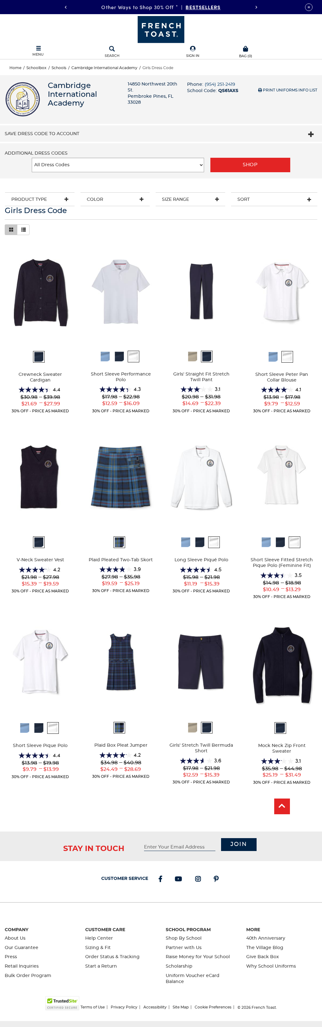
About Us (15, 938)
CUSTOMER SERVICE (124, 878)
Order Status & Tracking (112, 957)
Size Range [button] (175, 199)
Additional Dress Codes (36, 153)
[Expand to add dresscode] (311, 135)
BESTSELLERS (203, 6)
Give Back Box (262, 957)
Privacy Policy (124, 1007)
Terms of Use (92, 1007)
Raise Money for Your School (198, 957)
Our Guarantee (21, 948)
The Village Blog (264, 948)
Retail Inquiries (22, 966)
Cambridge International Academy (104, 68)
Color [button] (95, 199)
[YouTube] (180, 879)
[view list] (23, 229)
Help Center (99, 938)
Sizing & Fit (98, 948)
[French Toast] (160, 29)
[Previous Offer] (65, 7)
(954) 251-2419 (220, 84)
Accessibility (155, 1007)
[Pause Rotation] (309, 7)
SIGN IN (192, 56)
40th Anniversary (265, 938)
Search (112, 56)
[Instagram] (199, 879)
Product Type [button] (29, 199)
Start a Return (101, 966)
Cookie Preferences (213, 1007)
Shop (250, 164)
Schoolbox (36, 68)
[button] (192, 52)
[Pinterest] (217, 879)
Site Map (181, 1007)
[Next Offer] (256, 7)
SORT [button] (243, 199)
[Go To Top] (282, 806)
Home (15, 68)
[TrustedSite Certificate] (62, 1003)
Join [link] (238, 844)
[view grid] (11, 229)
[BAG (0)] (246, 48)
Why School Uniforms (271, 966)
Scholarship (179, 966)
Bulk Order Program (28, 976)
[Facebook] (161, 879)
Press (11, 957)
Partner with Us (184, 948)
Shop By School (184, 938)
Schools (59, 68)
